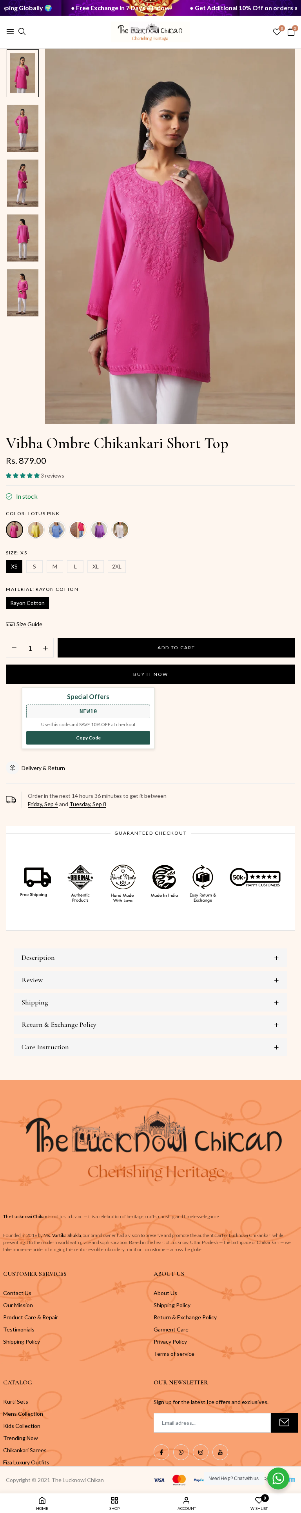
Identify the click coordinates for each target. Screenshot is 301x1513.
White (120, 529)
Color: (33, 513)
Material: (42, 589)
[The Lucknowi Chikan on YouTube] (220, 1452)
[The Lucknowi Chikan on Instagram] (201, 1452)
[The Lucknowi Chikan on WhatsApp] (181, 1452)
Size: (16, 553)
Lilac (99, 529)
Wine (78, 529)
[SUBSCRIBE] (284, 1423)
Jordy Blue (56, 529)
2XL (116, 566)
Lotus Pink (14, 529)
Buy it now (150, 674)
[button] (23, 475)
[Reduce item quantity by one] (14, 648)
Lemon (35, 529)
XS (14, 566)
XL (95, 566)
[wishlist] (277, 32)
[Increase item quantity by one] (45, 648)
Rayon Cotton (27, 602)
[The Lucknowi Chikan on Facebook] (161, 1452)
